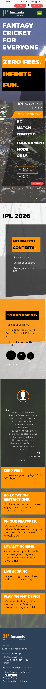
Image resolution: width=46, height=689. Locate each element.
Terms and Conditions (15, 681)
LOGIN (36, 6)
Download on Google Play (27, 169)
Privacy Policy (10, 678)
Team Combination (16, 660)
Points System (13, 657)
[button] (21, 460)
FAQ (6, 663)
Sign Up (37, 183)
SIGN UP (20, 6)
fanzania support (33, 2)
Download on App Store (27, 176)
